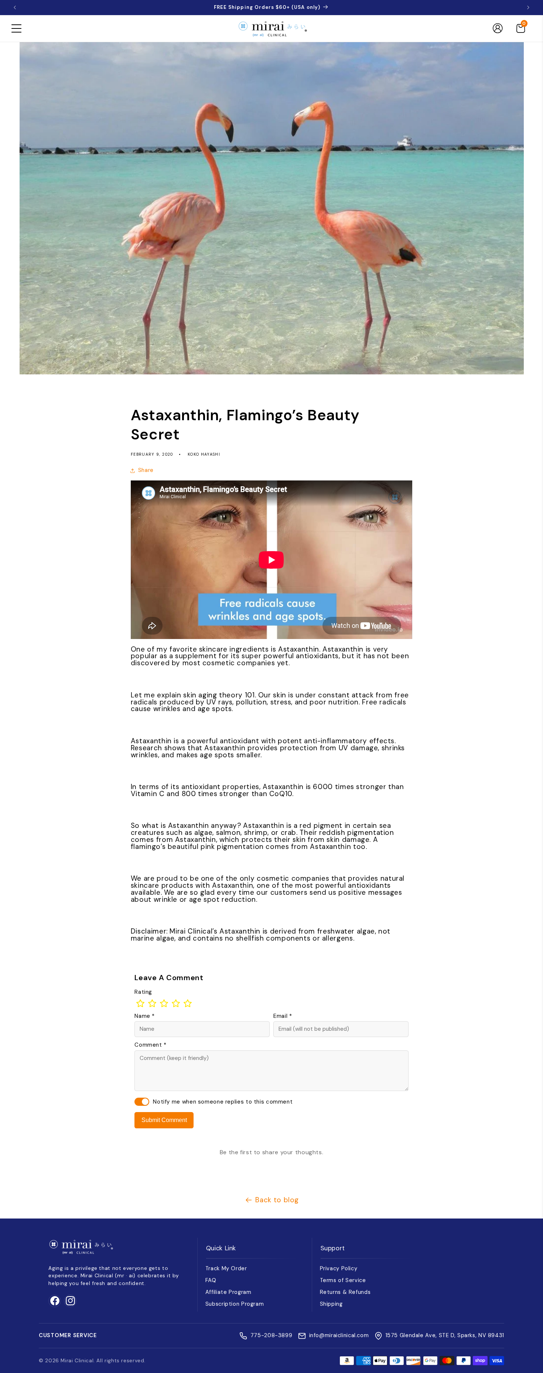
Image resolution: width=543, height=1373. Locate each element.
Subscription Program (234, 1304)
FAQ (210, 1280)
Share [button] (146, 470)
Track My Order (226, 1268)
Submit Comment (164, 1120)
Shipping (331, 1304)
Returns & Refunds (345, 1292)
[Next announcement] (528, 7)
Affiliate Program (228, 1292)
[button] (16, 28)
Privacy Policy (339, 1268)
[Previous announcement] (15, 7)
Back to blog (277, 1199)
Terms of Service (343, 1280)
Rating (143, 992)
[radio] (140, 1003)
